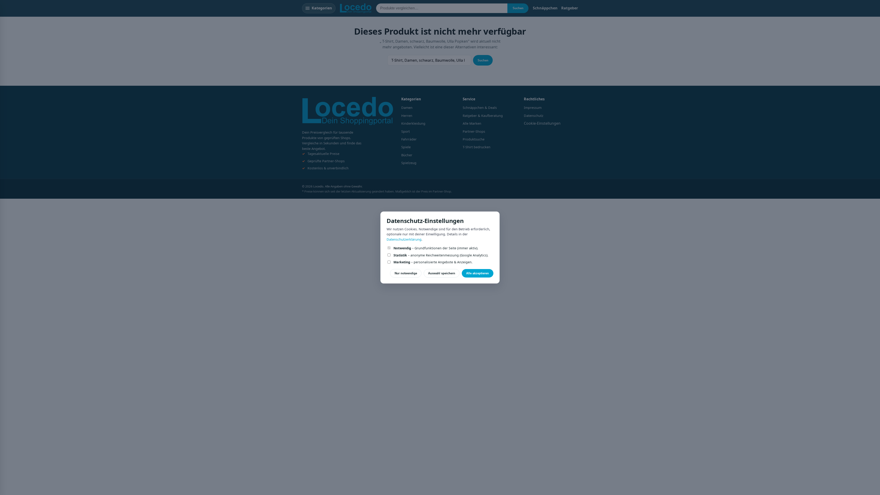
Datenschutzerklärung (404, 239)
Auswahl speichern (441, 273)
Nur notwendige (406, 273)
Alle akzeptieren (477, 273)
